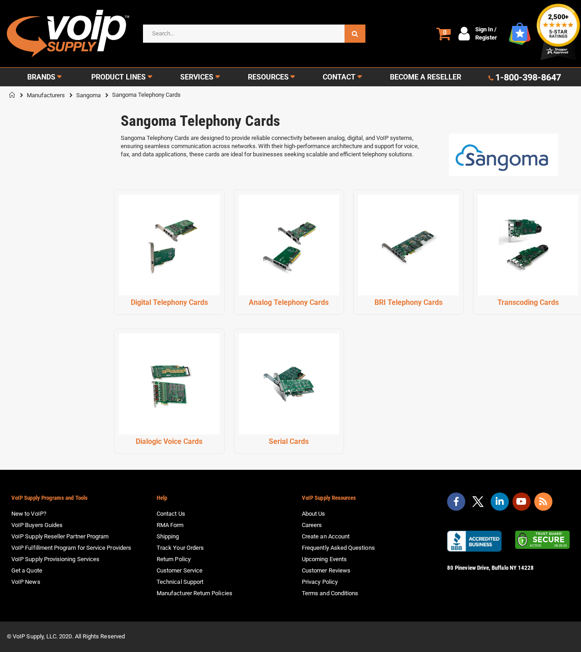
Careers (312, 525)
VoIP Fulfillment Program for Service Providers (71, 547)
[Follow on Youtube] (521, 502)
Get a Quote (26, 570)
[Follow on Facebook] (456, 502)
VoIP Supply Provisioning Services (55, 559)
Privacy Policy (320, 581)
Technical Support (180, 581)
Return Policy (174, 559)
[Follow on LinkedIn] (500, 502)
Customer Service (179, 570)
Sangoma (88, 95)
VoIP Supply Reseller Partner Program (59, 536)
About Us (313, 513)
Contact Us (171, 513)
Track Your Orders (180, 547)
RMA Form (170, 525)
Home (12, 95)
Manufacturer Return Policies (194, 593)
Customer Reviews (326, 570)
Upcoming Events (324, 559)
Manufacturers (46, 95)
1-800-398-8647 (528, 77)
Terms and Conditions (330, 593)
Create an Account (326, 536)
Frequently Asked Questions (338, 547)
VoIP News (25, 581)
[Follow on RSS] (543, 502)
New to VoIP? (28, 513)
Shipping (168, 536)
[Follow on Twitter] (478, 503)
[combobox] (254, 34)
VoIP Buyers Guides (37, 525)
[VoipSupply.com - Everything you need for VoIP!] (68, 33)
